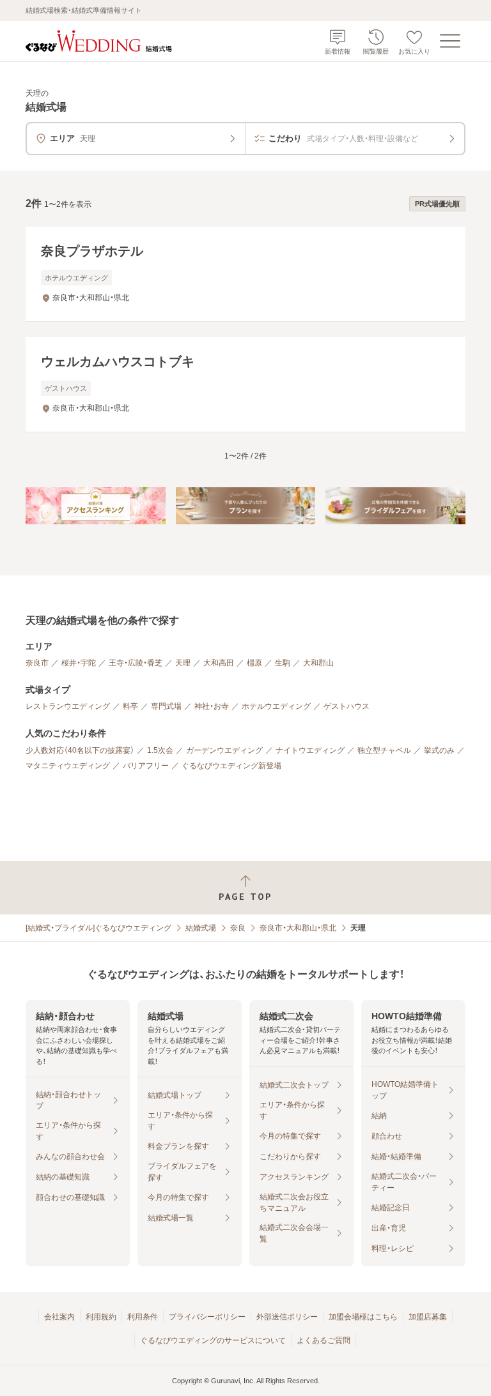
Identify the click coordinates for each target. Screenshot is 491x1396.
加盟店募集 (428, 1316)
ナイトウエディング (310, 750)
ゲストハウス (346, 706)
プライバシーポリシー (207, 1316)
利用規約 (101, 1316)
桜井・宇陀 (78, 662)
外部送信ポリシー (287, 1316)
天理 (183, 662)
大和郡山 (318, 662)
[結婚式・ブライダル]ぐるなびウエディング (98, 927)
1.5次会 (160, 750)
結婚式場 (200, 927)
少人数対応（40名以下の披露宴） (80, 750)
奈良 (238, 927)
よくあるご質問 (323, 1340)
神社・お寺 (211, 706)
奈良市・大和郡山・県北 (298, 927)
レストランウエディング (68, 706)
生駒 (282, 662)
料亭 (130, 706)
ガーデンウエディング (224, 750)
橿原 (254, 662)
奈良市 (37, 662)
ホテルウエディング (276, 706)
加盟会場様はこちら (363, 1316)
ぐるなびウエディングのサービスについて (213, 1340)
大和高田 (218, 662)
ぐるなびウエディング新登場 (231, 765)
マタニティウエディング (68, 765)
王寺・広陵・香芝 (135, 662)
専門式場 (166, 706)
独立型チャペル (384, 750)
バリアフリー (146, 765)
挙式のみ (439, 750)
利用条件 (142, 1316)
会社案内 (59, 1316)
